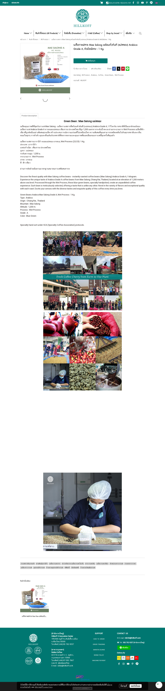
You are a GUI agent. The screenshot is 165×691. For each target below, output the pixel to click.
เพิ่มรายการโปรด (81, 69)
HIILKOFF (83, 80)
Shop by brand (113, 33)
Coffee (101, 75)
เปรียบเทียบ (97, 69)
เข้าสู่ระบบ (5, 3)
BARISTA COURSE (99, 650)
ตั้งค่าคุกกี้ (124, 686)
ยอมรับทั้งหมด (135, 686)
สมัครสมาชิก (15, 3)
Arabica (94, 75)
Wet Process (119, 75)
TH (159, 3)
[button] (140, 33)
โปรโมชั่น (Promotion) (73, 33)
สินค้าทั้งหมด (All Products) (46, 33)
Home (27, 33)
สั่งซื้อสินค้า (91, 61)
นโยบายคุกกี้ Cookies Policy (44, 687)
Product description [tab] (29, 116)
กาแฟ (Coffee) (94, 33)
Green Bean (109, 75)
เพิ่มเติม (129, 33)
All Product (86, 75)
